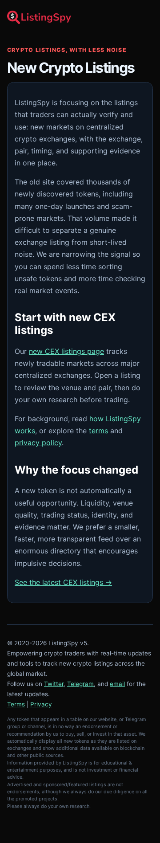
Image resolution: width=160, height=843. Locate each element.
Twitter (54, 683)
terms (98, 430)
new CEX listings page (66, 351)
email (117, 683)
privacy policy (38, 442)
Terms (16, 704)
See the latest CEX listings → (63, 582)
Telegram (80, 683)
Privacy (41, 704)
